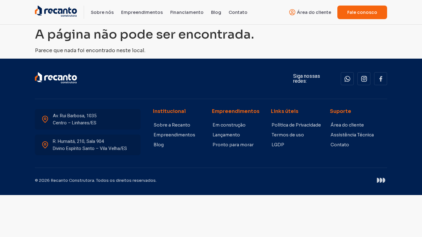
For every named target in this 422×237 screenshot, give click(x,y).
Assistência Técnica (352, 135)
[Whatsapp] (347, 78)
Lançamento (226, 135)
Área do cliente (347, 125)
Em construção (229, 125)
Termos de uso (288, 135)
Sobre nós (102, 12)
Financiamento (187, 12)
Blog (216, 12)
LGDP (278, 145)
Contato (238, 12)
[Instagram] (363, 78)
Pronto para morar (233, 145)
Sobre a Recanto (172, 125)
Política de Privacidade (296, 125)
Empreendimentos (142, 12)
